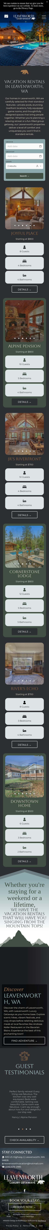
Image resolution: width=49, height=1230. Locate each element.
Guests (9, 162)
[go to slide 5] (30, 225)
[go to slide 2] (18, 225)
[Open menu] (44, 17)
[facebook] (24, 1191)
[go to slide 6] (34, 225)
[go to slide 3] (22, 225)
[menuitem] (12, 1225)
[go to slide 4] (26, 225)
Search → (24, 176)
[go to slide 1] (15, 225)
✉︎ (3, 1163)
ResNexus (42, 1221)
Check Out (10, 152)
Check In (9, 142)
